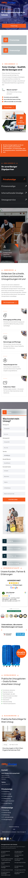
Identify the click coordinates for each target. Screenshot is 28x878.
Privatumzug (6, 791)
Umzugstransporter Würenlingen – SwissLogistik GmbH (5, 873)
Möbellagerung (11, 556)
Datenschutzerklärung (14, 826)
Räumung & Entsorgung (14, 548)
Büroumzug (6, 810)
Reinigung (10, 541)
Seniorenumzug (7, 794)
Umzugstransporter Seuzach (19, 866)
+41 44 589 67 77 (5, 784)
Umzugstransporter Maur (20, 869)
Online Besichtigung (13, 563)
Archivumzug (6, 815)
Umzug (9, 412)
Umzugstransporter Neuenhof (5, 852)
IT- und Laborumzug (8, 817)
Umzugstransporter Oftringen (19, 855)
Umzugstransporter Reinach (5, 855)
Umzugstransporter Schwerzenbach (19, 852)
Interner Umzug (7, 812)
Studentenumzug (7, 796)
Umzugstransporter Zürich (7, 869)
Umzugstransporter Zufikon (5, 863)
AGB (14, 829)
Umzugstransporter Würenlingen (19, 859)
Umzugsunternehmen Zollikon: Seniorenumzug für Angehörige (13, 750)
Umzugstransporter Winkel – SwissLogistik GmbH (7, 859)
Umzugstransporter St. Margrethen (20, 872)
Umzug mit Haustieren (8, 801)
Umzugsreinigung (7, 803)
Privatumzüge (6, 250)
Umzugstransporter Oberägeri (5, 866)
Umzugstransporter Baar (20, 862)
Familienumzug (7, 798)
